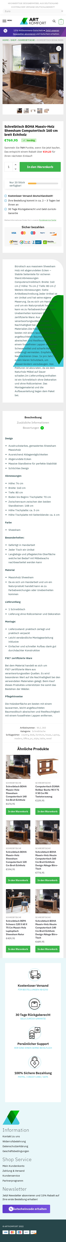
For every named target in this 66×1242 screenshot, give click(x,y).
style (36, 738)
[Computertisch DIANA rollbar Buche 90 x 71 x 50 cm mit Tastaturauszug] (47, 767)
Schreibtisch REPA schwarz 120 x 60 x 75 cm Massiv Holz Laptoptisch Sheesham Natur (16, 927)
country (25, 734)
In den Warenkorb (40, 167)
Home (6, 40)
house (48, 734)
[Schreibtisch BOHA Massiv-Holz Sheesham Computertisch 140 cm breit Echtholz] (18, 767)
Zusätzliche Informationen (33, 422)
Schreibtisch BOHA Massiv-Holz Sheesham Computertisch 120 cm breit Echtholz (16, 858)
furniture (40, 734)
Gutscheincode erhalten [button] (30, 1209)
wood (49, 738)
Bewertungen (33, 427)
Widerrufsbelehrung (14, 1141)
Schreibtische (26, 40)
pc (31, 738)
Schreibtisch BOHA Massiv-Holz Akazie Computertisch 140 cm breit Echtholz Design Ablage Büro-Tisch (46, 929)
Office (26, 738)
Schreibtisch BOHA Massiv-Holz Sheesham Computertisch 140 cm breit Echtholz (16, 793)
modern (18, 738)
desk (32, 734)
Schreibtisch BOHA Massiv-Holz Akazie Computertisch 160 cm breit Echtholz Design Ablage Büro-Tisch (46, 860)
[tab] (33, 417)
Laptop (55, 734)
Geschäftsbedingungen (16, 1151)
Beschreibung (33, 417)
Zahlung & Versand (14, 1170)
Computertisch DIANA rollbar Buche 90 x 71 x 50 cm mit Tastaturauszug (47, 791)
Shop (13, 40)
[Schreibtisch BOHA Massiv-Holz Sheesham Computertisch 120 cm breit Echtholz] (18, 832)
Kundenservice (11, 1175)
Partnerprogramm (13, 1180)
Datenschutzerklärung (15, 1146)
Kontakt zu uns (11, 1136)
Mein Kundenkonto (13, 1165)
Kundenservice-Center (47, 220)
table (42, 738)
